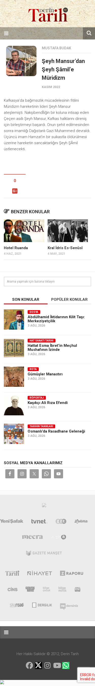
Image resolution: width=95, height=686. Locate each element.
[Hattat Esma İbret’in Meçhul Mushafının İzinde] (14, 348)
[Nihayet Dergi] (39, 574)
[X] (38, 666)
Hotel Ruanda (16, 248)
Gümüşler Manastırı (45, 374)
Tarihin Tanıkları (41, 426)
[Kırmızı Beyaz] (77, 590)
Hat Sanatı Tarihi (41, 340)
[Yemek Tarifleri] (81, 522)
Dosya (34, 312)
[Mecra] (32, 538)
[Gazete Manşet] (44, 554)
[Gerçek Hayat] (30, 590)
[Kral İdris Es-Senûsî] (68, 230)
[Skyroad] (17, 605)
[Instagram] (47, 665)
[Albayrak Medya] (44, 506)
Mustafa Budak (56, 48)
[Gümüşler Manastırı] (14, 377)
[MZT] (58, 538)
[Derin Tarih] (12, 574)
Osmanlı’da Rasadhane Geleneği (56, 431)
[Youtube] (56, 665)
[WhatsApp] (65, 665)
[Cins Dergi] (12, 590)
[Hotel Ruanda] (24, 230)
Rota (33, 369)
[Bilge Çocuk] (47, 590)
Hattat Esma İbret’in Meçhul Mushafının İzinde (52, 347)
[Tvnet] (39, 522)
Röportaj (37, 397)
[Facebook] (29, 665)
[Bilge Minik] (63, 590)
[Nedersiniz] (69, 605)
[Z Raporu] (71, 574)
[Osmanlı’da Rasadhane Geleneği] (14, 434)
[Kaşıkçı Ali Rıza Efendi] (14, 405)
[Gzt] (60, 522)
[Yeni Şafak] (11, 522)
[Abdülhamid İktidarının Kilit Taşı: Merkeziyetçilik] (14, 319)
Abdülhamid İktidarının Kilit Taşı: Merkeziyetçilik (56, 319)
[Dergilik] (42, 605)
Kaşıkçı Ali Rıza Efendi (48, 402)
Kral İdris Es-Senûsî (65, 248)
